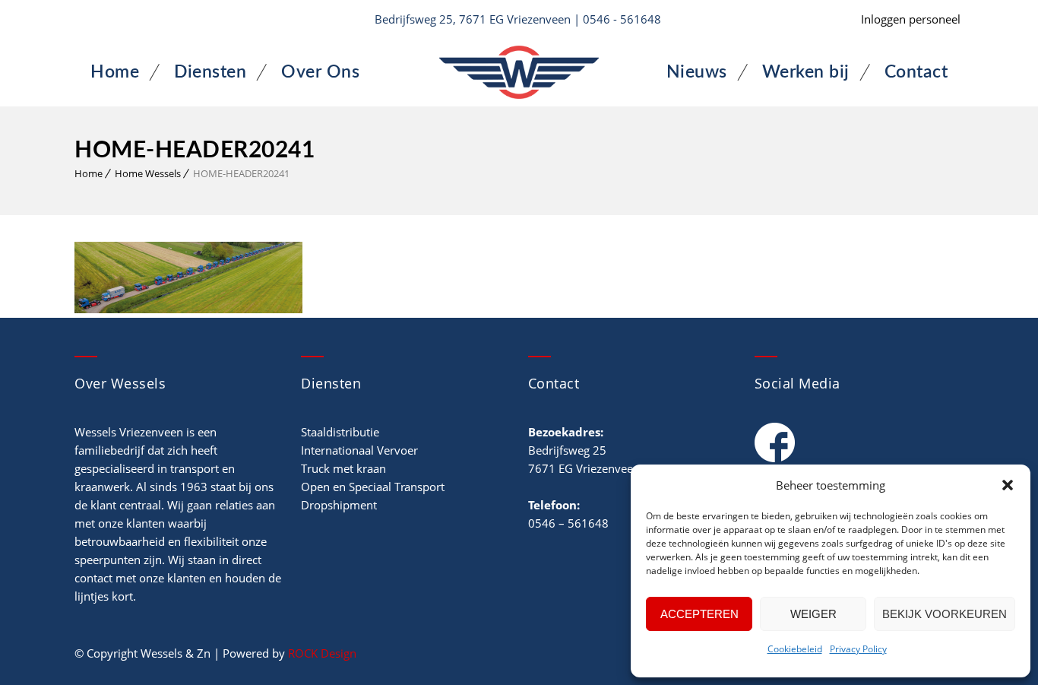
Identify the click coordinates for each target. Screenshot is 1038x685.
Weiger (813, 613)
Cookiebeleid (794, 648)
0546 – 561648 (568, 523)
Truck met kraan (343, 468)
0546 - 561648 (622, 19)
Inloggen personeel (910, 19)
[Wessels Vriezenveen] (519, 72)
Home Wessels (148, 173)
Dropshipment (339, 504)
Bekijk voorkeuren (944, 613)
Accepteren (699, 613)
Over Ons (320, 72)
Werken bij (806, 72)
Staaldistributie (340, 431)
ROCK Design (322, 653)
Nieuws (696, 72)
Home (114, 72)
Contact (916, 72)
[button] (1007, 485)
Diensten (210, 72)
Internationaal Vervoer (359, 450)
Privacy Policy (858, 648)
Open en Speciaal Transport (373, 486)
